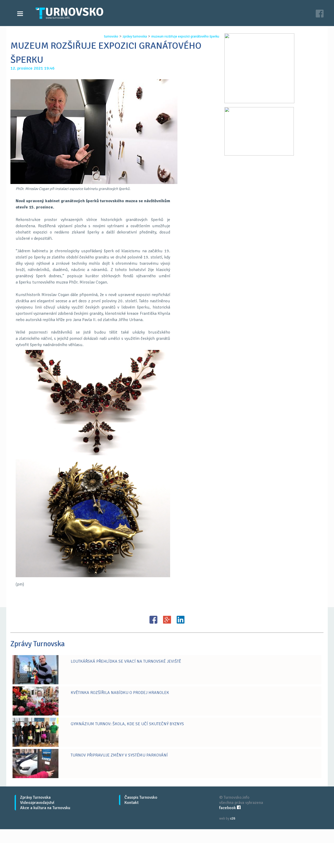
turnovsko (111, 36)
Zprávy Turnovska (35, 797)
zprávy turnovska (135, 36)
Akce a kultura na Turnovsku (45, 807)
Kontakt (131, 802)
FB (153, 619)
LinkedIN (180, 619)
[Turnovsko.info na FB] (320, 14)
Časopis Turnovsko (140, 797)
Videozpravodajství (37, 802)
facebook (228, 807)
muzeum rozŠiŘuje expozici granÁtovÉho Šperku (185, 36)
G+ (167, 619)
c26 (232, 818)
